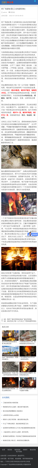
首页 (3, 449)
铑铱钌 (25, 449)
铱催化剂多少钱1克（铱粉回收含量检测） (16, 440)
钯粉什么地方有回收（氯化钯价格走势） (16, 419)
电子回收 (19, 451)
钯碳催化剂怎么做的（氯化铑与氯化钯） (16, 407)
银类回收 (17, 449)
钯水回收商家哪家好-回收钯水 (13, 411)
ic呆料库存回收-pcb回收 (11, 415)
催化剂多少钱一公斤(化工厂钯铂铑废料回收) (21, 321)
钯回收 (10, 449)
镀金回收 (33, 449)
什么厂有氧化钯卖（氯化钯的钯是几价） (16, 423)
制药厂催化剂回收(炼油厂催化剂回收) (19, 319)
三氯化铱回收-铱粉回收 (10, 402)
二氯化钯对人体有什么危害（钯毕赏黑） (16, 432)
